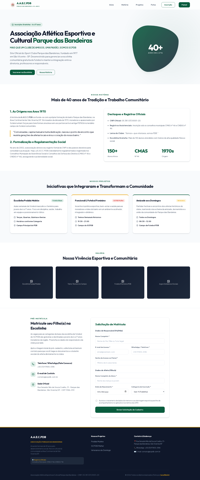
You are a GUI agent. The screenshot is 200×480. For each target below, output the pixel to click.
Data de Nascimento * (104, 387)
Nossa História (46, 72)
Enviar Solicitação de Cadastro (130, 410)
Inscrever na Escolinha (22, 72)
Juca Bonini (164, 475)
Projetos (139, 5)
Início (111, 5)
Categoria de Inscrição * (141, 387)
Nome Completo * (102, 336)
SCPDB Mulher (97, 446)
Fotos (153, 5)
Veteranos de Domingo (101, 450)
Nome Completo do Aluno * (106, 376)
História (124, 5)
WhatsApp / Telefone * (140, 347)
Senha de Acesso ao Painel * (106, 358)
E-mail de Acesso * (102, 347)
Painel (184, 5)
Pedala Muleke (97, 441)
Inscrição (168, 5)
